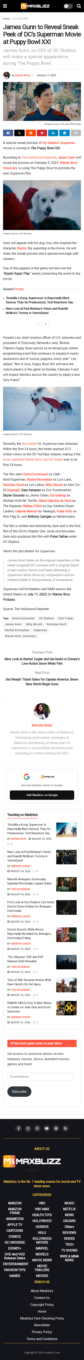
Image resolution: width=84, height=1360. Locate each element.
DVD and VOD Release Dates (14, 1256)
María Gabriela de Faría (55, 501)
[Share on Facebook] (8, 133)
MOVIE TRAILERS (42, 1268)
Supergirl (13, 490)
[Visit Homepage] (35, 6)
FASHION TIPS (14, 1270)
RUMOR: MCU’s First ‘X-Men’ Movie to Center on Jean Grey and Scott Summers (29, 1007)
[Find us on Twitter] (28, 1129)
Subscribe (19, 1092)
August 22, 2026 (20, 949)
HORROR (42, 1227)
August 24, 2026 (20, 871)
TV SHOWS (69, 1250)
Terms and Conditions (42, 1339)
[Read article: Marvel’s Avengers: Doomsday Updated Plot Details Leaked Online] (66, 884)
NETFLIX (69, 1209)
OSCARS (69, 1221)
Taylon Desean (20, 889)
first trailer (29, 444)
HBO (42, 1203)
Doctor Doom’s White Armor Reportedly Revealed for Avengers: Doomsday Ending (29, 934)
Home (6, 18)
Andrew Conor (20, 866)
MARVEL (42, 1248)
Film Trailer (66, 618)
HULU (42, 1233)
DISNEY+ (14, 1248)
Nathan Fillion (32, 506)
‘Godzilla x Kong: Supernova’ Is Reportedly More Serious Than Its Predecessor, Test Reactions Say (28, 829)
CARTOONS (15, 1231)
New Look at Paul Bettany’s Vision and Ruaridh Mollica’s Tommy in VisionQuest (29, 856)
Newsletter (42, 1325)
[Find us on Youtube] (46, 1128)
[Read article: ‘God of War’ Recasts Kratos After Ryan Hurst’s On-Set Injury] (66, 985)
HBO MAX (42, 1209)
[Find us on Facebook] (18, 1128)
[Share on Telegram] (64, 133)
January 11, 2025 (46, 75)
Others (69, 1227)
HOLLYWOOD (42, 1221)
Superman (40, 630)
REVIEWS (69, 1233)
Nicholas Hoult (13, 485)
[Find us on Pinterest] (56, 1128)
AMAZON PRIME (14, 1211)
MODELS (42, 1254)
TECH (69, 1244)
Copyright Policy (42, 1305)
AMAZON (14, 1203)
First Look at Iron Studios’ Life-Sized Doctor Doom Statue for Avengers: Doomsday (30, 906)
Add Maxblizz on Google (42, 795)
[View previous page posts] (38, 324)
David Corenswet (35, 474)
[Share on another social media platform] (76, 133)
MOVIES (42, 1276)
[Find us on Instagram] (37, 1128)
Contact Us (42, 1298)
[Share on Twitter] (19, 133)
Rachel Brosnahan (39, 479)
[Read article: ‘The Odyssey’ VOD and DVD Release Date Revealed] (66, 962)
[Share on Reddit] (31, 133)
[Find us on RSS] (65, 1128)
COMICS (15, 1236)
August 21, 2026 (20, 1022)
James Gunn (66, 157)
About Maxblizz (42, 1291)
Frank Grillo (64, 511)
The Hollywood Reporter (39, 157)
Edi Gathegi (58, 495)
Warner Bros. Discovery (20, 636)
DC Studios (51, 143)
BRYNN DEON (18, 838)
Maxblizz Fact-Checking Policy (42, 1318)
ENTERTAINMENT (15, 1264)
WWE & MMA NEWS (69, 1258)
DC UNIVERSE (20, 18)
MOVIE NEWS (42, 1260)
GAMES (14, 1276)
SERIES (69, 1239)
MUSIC (69, 1203)
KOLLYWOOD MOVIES (42, 1240)
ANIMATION (14, 1219)
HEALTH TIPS (42, 1215)
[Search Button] (79, 6)
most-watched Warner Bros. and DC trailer (33, 459)
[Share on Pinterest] (42, 133)
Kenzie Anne (22, 75)
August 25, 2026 (41, 838)
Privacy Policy (42, 1332)
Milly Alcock (54, 485)
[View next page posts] (46, 324)
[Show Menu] (5, 6)
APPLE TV (14, 1225)
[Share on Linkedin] (53, 133)
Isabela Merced (26, 511)
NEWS (69, 1215)
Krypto (21, 248)
